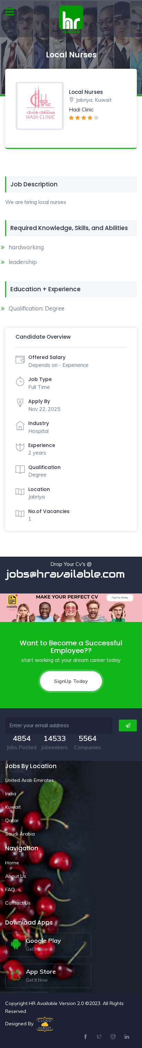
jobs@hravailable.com (72, 574)
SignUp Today (71, 681)
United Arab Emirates (29, 780)
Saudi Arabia (20, 834)
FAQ (10, 889)
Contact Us (18, 903)
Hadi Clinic (81, 109)
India (10, 793)
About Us (15, 876)
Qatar (12, 820)
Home (12, 863)
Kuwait (13, 807)
